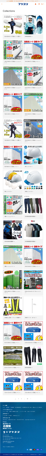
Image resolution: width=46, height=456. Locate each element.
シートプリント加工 (23, 411)
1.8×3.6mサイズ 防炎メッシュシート (12, 88)
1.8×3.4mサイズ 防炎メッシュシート (12, 62)
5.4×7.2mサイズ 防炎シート (11, 342)
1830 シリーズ (28, 191)
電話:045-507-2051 (12, 419)
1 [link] (15, 398)
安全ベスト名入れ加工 (31, 411)
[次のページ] (30, 399)
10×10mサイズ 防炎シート (10, 166)
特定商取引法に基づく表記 (27, 407)
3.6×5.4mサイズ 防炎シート (31, 266)
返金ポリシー (36, 454)
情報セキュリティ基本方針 (37, 407)
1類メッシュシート (8, 216)
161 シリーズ (28, 166)
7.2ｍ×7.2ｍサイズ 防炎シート (11, 392)
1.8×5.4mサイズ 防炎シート (11, 114)
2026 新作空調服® (8, 241)
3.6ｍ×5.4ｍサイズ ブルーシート (33, 291)
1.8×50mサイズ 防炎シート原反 (12, 140)
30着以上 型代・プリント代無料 (12, 317)
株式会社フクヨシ (8, 454)
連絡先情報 (32, 454)
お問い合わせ (5, 419)
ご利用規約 (12, 407)
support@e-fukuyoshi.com (30, 419)
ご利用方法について (16, 415)
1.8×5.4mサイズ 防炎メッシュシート (33, 114)
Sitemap (4, 421)
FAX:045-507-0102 (20, 419)
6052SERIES (28, 367)
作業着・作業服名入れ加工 (13, 411)
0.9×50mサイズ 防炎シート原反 (12, 36)
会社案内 (7, 407)
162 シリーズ (7, 191)
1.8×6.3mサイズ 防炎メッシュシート (33, 141)
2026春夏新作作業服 (30, 241)
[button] (2, 4)
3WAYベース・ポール (30, 317)
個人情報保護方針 (18, 407)
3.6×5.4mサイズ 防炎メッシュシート (12, 292)
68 (27, 398)
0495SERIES (28, 36)
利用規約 (21, 454)
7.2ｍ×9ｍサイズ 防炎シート (31, 392)
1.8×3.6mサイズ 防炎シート (31, 61)
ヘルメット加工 (5, 411)
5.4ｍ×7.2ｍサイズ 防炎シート (11, 367)
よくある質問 (5, 415)
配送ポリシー (41, 454)
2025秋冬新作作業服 (30, 216)
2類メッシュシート (8, 266)
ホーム (4, 407)
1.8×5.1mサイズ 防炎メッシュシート (33, 88)
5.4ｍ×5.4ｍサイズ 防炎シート (32, 342)
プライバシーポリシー (26, 454)
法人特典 (10, 415)
